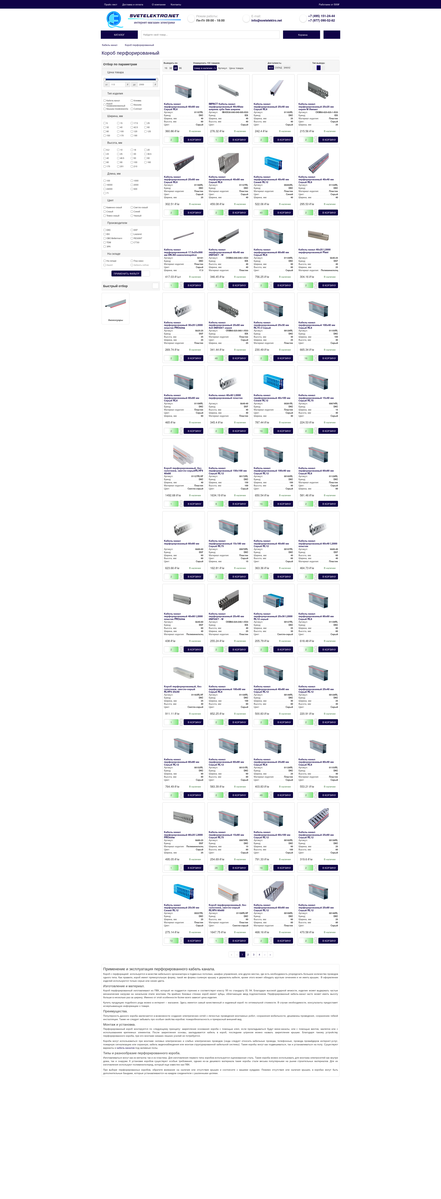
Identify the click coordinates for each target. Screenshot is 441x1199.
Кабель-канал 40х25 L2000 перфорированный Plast (315, 251)
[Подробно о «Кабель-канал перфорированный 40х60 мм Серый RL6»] (183, 91)
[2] (314, 68)
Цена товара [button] (115, 72)
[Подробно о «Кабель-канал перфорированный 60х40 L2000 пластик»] (318, 528)
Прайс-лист (110, 4)
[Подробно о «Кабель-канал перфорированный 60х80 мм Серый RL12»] (228, 747)
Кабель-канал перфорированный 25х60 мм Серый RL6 (181, 179)
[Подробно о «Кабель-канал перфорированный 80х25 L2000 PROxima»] (183, 819)
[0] (319, 67)
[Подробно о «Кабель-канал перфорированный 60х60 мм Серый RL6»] (183, 382)
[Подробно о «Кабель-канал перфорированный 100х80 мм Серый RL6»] (228, 674)
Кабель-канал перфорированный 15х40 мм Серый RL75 (316, 397)
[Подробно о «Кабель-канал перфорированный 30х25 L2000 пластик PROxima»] (183, 310)
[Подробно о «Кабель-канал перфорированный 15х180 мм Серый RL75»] (228, 528)
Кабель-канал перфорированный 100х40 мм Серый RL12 (272, 470)
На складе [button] (113, 253)
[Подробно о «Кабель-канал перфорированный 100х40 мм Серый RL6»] (318, 310)
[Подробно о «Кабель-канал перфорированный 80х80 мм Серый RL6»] (273, 237)
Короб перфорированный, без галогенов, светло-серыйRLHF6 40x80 (183, 470)
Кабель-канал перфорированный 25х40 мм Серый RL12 (316, 689)
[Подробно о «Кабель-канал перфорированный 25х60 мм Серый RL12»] (318, 819)
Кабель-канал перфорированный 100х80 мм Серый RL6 (227, 689)
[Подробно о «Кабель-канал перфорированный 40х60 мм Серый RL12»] (273, 528)
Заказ (287, 67)
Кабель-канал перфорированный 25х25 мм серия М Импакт (316, 106)
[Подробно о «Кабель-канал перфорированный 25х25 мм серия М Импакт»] (318, 91)
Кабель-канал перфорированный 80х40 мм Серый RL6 (316, 761)
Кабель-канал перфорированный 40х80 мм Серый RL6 (226, 179)
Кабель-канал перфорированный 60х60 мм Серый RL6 (181, 397)
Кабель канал (109, 45)
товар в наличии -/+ (205, 68)
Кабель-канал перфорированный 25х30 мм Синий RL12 (181, 907)
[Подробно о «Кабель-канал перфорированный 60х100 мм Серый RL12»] (273, 819)
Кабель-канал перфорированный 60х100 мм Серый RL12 (272, 834)
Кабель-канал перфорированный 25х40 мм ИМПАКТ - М (226, 616)
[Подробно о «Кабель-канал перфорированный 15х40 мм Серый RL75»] (318, 382)
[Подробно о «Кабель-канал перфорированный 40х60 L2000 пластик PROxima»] (183, 601)
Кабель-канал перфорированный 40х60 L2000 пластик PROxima (183, 616)
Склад (278, 67)
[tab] (131, 72)
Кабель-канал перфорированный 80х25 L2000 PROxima (183, 834)
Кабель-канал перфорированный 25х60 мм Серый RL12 (316, 834)
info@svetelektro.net (266, 20)
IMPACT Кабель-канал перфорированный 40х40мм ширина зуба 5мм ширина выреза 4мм (226, 107)
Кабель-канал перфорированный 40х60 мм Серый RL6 (181, 106)
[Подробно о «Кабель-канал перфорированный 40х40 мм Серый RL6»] (318, 164)
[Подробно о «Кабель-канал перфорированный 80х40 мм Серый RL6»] (318, 747)
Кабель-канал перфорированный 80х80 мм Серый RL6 (271, 252)
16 (166, 68)
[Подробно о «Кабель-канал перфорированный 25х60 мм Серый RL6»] (183, 164)
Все (271, 67)
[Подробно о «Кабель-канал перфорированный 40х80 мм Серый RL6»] (228, 164)
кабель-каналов (126, 1047)
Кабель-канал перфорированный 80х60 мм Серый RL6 (316, 616)
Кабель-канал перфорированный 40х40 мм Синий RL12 (271, 179)
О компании (159, 4)
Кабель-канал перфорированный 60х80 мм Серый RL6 (316, 470)
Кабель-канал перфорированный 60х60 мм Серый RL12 (271, 907)
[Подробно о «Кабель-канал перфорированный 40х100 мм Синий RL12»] (273, 382)
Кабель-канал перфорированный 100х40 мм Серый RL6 (317, 325)
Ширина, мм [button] (115, 116)
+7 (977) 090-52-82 (321, 20)
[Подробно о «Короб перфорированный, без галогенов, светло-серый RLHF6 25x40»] (183, 674)
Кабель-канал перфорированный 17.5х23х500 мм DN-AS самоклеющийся (183, 252)
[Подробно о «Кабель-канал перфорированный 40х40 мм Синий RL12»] (273, 164)
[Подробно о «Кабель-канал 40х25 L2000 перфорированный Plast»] (318, 237)
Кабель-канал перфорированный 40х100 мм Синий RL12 (272, 397)
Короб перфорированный (139, 45)
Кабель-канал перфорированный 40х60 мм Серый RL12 (271, 543)
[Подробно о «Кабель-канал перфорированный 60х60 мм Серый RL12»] (273, 892)
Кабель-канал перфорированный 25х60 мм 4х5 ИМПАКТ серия (226, 325)
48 (175, 68)
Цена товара (236, 68)
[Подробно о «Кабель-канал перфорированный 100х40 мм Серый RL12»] (273, 455)
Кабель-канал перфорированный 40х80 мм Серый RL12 (271, 689)
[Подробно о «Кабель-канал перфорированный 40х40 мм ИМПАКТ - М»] (228, 237)
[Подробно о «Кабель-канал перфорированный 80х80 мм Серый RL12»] (183, 747)
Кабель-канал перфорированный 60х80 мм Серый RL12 (226, 761)
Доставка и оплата (132, 4)
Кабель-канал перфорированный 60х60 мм (181, 542)
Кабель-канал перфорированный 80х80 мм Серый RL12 (181, 761)
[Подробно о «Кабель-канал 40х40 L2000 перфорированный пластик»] (228, 382)
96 (180, 68)
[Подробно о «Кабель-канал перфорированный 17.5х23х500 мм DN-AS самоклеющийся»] (183, 237)
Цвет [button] (110, 200)
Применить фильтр (126, 273)
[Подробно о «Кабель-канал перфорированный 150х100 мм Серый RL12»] (228, 455)
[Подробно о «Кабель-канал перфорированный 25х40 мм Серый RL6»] (273, 91)
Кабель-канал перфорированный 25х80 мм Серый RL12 (316, 907)
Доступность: (275, 63)
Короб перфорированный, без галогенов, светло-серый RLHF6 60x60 (227, 907)
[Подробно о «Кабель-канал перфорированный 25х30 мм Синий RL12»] (183, 892)
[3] (323, 68)
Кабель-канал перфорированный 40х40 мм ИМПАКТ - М (226, 252)
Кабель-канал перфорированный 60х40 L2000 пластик (318, 543)
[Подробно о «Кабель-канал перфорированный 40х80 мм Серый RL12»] (273, 674)
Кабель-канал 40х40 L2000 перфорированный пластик (226, 396)
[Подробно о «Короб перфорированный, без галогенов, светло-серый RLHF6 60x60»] (228, 892)
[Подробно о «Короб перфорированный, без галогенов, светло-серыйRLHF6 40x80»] (183, 455)
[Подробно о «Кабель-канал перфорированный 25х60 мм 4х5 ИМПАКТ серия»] (228, 310)
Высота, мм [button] (114, 142)
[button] (119, 35)
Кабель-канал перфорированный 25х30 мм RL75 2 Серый (271, 325)
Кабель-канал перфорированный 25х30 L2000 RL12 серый (273, 616)
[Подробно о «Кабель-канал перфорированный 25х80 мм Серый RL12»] (318, 892)
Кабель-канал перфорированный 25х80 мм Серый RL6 (271, 761)
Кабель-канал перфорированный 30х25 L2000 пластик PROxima (183, 325)
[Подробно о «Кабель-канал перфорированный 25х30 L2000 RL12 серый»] (273, 601)
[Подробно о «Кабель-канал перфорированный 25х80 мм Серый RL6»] (273, 747)
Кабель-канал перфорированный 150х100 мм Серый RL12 (228, 470)
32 (170, 68)
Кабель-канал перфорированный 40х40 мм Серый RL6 (316, 179)
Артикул (222, 68)
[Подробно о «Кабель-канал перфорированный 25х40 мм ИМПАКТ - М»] (228, 601)
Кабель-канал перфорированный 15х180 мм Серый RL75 (227, 543)
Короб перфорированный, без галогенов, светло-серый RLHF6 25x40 (182, 689)
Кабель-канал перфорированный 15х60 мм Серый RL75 (226, 834)
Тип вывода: (318, 63)
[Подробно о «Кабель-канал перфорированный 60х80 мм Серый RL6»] (318, 455)
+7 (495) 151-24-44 (321, 16)
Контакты (176, 4)
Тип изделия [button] (115, 93)
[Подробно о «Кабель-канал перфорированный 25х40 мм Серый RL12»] (318, 674)
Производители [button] (117, 222)
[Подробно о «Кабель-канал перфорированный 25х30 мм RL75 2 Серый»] (273, 310)
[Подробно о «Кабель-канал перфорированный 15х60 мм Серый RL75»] (228, 819)
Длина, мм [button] (114, 173)
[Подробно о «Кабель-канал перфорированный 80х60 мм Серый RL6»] (318, 601)
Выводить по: (171, 63)
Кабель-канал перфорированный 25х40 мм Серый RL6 (271, 106)
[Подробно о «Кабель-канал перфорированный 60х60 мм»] (183, 528)
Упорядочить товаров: (206, 63)
